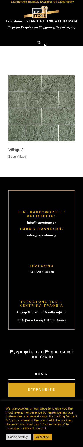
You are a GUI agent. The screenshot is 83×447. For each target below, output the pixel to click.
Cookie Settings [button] (18, 437)
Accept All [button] (42, 437)
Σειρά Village (17, 156)
